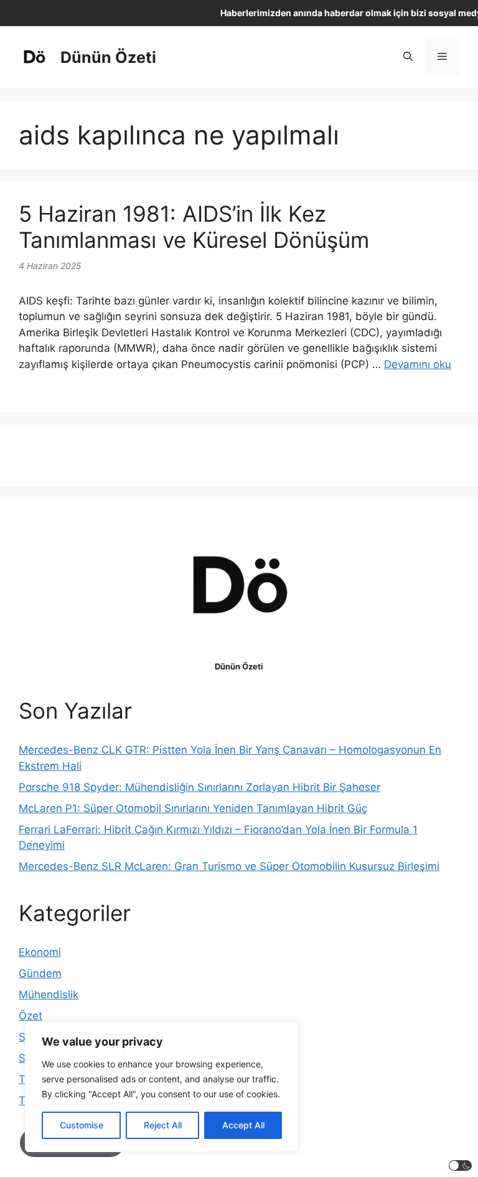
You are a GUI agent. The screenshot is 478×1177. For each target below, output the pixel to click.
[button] (408, 57)
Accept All (243, 1125)
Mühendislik (48, 994)
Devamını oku (417, 364)
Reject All (163, 1125)
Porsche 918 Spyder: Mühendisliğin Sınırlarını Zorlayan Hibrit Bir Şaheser (199, 787)
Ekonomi (40, 952)
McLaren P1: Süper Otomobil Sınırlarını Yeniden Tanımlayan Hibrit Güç (193, 808)
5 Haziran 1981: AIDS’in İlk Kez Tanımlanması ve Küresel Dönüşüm (194, 227)
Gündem (40, 973)
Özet (30, 1015)
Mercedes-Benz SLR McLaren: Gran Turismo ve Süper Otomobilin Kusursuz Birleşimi (229, 866)
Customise (81, 1125)
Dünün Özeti (108, 57)
